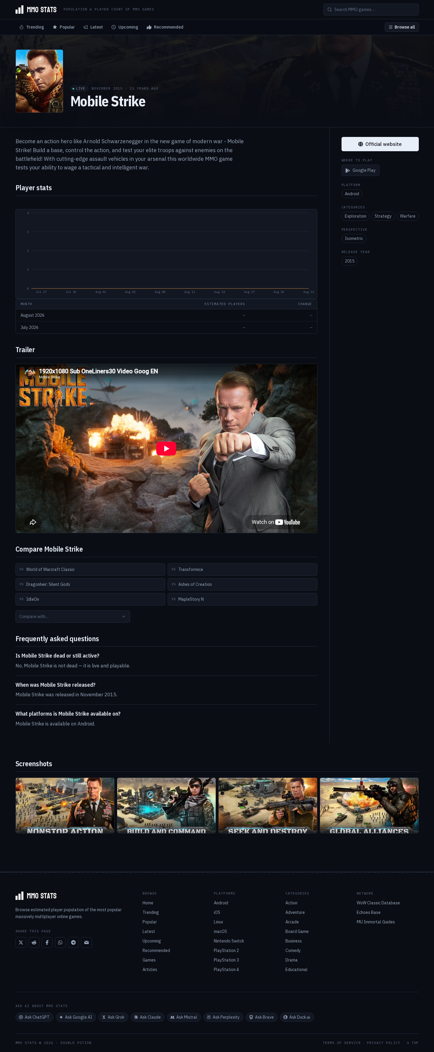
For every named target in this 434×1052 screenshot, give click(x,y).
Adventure (295, 912)
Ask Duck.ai (299, 1017)
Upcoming (128, 27)
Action (291, 903)
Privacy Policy (383, 1043)
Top (415, 1043)
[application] (166, 254)
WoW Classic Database (378, 903)
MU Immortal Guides (376, 922)
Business (293, 941)
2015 (349, 261)
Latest (96, 27)
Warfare (408, 216)
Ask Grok (116, 1017)
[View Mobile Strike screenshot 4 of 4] (369, 806)
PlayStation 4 (226, 969)
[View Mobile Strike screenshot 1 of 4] (65, 806)
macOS (220, 931)
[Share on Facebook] (47, 942)
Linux (218, 922)
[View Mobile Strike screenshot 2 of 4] (166, 806)
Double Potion (76, 1043)
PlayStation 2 (226, 950)
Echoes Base (369, 912)
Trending (35, 27)
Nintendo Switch (229, 941)
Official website (383, 144)
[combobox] (73, 616)
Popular (67, 27)
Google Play (364, 170)
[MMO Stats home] (36, 9)
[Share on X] (21, 942)
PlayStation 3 (226, 960)
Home (148, 903)
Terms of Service (342, 1043)
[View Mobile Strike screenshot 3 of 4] (267, 806)
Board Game (297, 931)
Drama (291, 960)
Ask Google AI (78, 1017)
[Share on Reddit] (34, 942)
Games (149, 960)
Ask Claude (150, 1017)
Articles (150, 969)
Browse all (405, 27)
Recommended (168, 27)
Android (352, 194)
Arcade (292, 922)
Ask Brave (264, 1017)
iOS (217, 912)
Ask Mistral (186, 1017)
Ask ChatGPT (37, 1017)
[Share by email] (86, 942)
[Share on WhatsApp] (60, 942)
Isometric (354, 238)
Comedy (293, 950)
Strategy (383, 216)
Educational (296, 969)
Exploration (355, 216)
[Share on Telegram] (73, 942)
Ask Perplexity (226, 1017)
